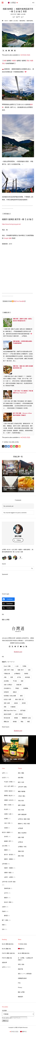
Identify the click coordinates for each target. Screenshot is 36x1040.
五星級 (24, 666)
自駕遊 (16, 703)
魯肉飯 (15, 721)
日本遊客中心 (7, 688)
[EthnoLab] (20, 558)
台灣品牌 (20, 828)
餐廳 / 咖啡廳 (21, 791)
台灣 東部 (4, 863)
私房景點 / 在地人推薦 (9, 442)
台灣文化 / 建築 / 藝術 (24, 819)
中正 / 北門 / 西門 (9, 786)
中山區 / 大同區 (8, 781)
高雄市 (4, 911)
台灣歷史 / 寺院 (22, 846)
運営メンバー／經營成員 (24, 973)
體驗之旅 (6, 721)
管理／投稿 (21, 964)
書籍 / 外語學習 (22, 833)
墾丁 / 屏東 (5, 920)
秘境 (21, 695)
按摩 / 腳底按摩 (22, 814)
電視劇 (16, 718)
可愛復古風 (7, 673)
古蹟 (29, 670)
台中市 (6, 893)
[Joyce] (9, 558)
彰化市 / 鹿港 (7, 902)
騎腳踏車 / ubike (26, 718)
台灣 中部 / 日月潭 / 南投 (8, 881)
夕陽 (5, 677)
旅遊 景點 (20, 777)
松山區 (6, 809)
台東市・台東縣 (8, 877)
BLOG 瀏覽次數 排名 (7, 944)
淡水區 (6, 836)
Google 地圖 (7, 238)
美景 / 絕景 (7, 703)
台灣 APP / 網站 (22, 786)
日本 (3, 929)
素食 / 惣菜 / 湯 (19, 699)
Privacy (20, 987)
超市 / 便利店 (19, 714)
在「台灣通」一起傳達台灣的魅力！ (25, 959)
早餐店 (17, 688)
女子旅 (19, 677)
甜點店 (15, 692)
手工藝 (15, 681)
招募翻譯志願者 (22, 978)
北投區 (6, 828)
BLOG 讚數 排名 (6, 948)
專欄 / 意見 (21, 851)
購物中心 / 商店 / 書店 (24, 823)
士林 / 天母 (7, 823)
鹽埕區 (6, 915)
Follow (19, 540)
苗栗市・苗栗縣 (8, 859)
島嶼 (3, 924)
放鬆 (22, 681)
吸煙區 (26, 673)
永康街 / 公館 (7, 814)
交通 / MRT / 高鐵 (9, 670)
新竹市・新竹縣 (8, 854)
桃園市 (18, 14)
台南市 (4, 906)
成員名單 (4, 962)
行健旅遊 (12, 706)
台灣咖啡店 (17, 673)
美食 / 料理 (21, 810)
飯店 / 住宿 (21, 782)
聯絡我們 (20, 996)
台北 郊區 (23, 14)
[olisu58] (4, 558)
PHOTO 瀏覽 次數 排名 (8, 953)
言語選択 (4, 1010)
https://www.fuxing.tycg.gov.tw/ (11, 224)
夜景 (11, 677)
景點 (27, 60)
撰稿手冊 (20, 969)
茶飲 (5, 706)
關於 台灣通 (21, 992)
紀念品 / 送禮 (7, 699)
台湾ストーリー (6, 967)
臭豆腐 (24, 703)
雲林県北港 (7, 888)
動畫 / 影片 (21, 670)
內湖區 (6, 818)
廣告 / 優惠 (21, 773)
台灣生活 (20, 842)
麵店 (28, 721)
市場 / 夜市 (21, 800)
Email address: (6, 1018)
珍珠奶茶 (6, 692)
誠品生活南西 (7, 714)
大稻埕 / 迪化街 (8, 791)
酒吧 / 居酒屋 (21, 805)
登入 (33, 2)
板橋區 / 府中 (7, 841)
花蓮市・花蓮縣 (8, 868)
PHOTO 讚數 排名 (7, 958)
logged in (13, 512)
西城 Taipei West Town (10, 710)
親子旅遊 (22, 710)
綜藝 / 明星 (21, 837)
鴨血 (22, 721)
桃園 (5, 60)
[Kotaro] (15, 558)
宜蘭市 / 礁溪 (7, 872)
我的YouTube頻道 (19, 301)
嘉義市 (6, 897)
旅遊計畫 (18, 684)
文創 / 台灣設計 (8, 684)
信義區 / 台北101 (8, 800)
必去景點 (17, 442)
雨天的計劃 (7, 718)
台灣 (3, 773)
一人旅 (16, 666)
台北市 (4, 777)
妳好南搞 (27, 677)
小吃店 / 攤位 (21, 796)
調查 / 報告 (21, 856)
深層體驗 (25, 688)
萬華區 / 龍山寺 (8, 795)
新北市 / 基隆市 (6, 832)
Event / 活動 (7, 666)
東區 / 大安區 (7, 804)
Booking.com (18, 651)
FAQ (19, 983)
